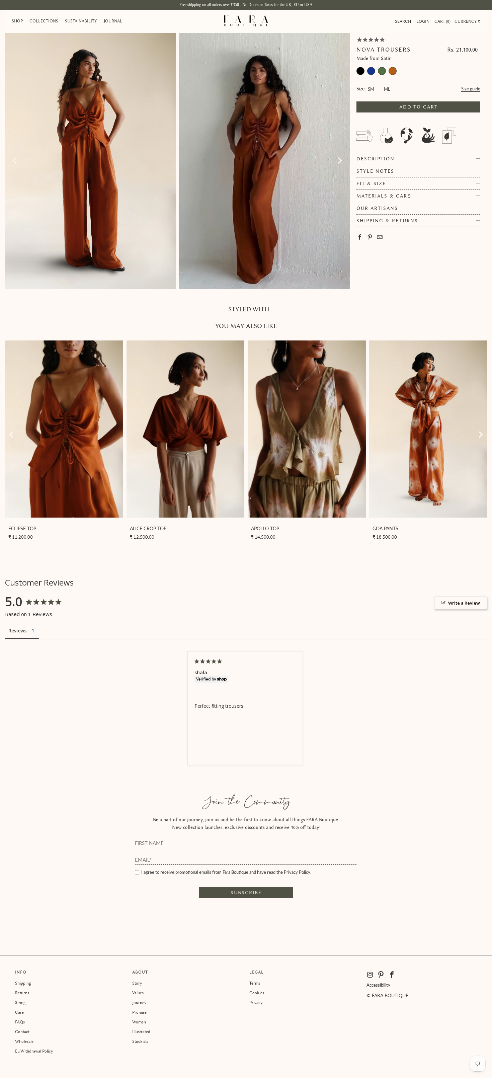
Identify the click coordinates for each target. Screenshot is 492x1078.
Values (138, 992)
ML (387, 88)
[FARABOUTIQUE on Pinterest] (381, 975)
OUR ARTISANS (377, 208)
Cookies (256, 992)
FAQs (20, 1021)
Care (19, 1012)
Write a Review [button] (464, 603)
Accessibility (378, 985)
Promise (139, 1012)
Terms (254, 983)
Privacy (256, 1002)
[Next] (339, 161)
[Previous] (15, 161)
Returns (22, 992)
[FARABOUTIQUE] (246, 21)
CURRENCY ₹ (467, 21)
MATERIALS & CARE (383, 196)
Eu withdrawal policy (34, 1051)
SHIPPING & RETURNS (387, 221)
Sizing (20, 1002)
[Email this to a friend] (380, 237)
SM (371, 88)
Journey (139, 1002)
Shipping (23, 983)
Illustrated (141, 1031)
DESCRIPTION (375, 159)
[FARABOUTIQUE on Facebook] (392, 975)
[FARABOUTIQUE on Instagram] (370, 975)
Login (422, 21)
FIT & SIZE (371, 183)
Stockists (140, 1041)
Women (139, 1021)
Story (137, 983)
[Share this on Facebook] (359, 237)
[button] (17, 21)
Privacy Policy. (297, 872)
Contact (22, 1031)
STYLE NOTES (375, 171)
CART (441, 21)
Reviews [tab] (17, 630)
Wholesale (24, 1041)
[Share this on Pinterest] (370, 237)
